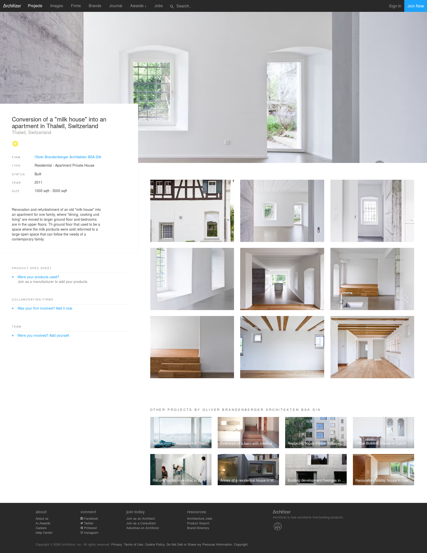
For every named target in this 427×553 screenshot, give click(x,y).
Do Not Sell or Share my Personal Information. (200, 544)
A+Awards (43, 523)
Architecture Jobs (199, 518)
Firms (76, 5)
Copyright (241, 544)
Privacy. (117, 544)
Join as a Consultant (141, 523)
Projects (35, 5)
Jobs (158, 5)
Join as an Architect (140, 518)
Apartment (63, 165)
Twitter (88, 523)
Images (56, 5)
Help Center (44, 532)
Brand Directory (198, 527)
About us (42, 518)
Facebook (90, 518)
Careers (41, 527)
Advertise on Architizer (142, 527)
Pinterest (90, 527)
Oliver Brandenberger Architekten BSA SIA (68, 156)
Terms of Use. (134, 544)
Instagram (90, 532)
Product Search (198, 523)
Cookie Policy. (155, 544)
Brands (95, 5)
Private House (83, 165)
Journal (115, 5)
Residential (43, 165)
